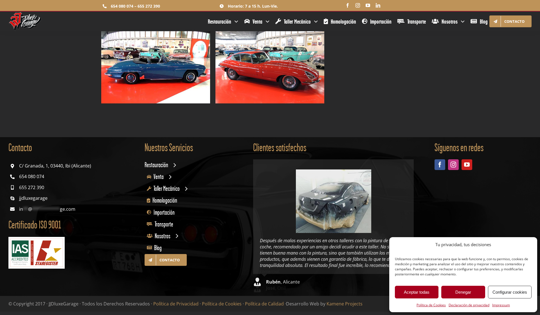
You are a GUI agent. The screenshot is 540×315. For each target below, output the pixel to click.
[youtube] (368, 5)
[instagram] (358, 5)
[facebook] (347, 5)
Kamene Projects (345, 301)
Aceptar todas (416, 292)
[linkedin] (378, 5)
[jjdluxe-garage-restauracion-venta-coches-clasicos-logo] (25, 14)
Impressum (501, 305)
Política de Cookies (431, 305)
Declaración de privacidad (469, 305)
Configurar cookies (509, 292)
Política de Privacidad (176, 301)
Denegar (463, 292)
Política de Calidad (264, 301)
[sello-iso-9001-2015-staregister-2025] (36, 239)
